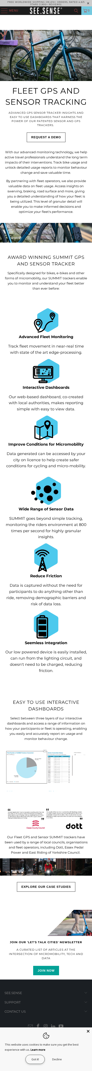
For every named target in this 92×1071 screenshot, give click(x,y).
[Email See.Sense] (30, 1027)
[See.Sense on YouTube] (61, 1027)
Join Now (46, 970)
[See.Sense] (46, 10)
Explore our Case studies (46, 886)
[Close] (88, 1031)
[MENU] (2, 10)
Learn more (38, 1050)
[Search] (76, 10)
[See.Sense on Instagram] (46, 1027)
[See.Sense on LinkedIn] (53, 1027)
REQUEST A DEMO (46, 137)
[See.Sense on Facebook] (38, 1027)
